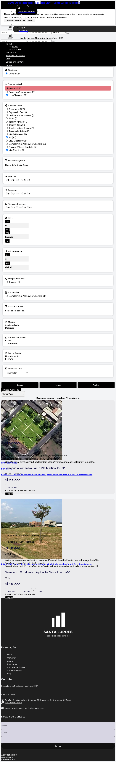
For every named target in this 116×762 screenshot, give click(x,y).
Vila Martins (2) (17, 150)
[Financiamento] (14, 356)
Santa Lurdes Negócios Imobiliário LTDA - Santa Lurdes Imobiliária (44, 2)
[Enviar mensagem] (68, 33)
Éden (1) (13, 118)
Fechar (96, 385)
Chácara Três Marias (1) (21, 115)
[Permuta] (14, 359)
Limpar (58, 385)
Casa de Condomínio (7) (22, 92)
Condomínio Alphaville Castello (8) (27, 143)
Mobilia (11, 322)
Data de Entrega (15, 306)
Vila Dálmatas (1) (18, 134)
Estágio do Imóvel (16, 278)
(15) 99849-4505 (13, 702)
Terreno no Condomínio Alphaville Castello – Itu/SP (37, 572)
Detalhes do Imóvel (17, 337)
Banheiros (13, 190)
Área (10, 218)
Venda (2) (14, 73)
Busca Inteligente (16, 160)
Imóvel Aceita (14, 353)
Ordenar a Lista (15, 368)
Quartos (12, 176)
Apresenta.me (9, 754)
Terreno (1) (15, 282)
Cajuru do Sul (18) (18, 112)
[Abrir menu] (1, 39)
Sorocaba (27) (17, 109)
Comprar (9, 494)
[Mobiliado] (12, 328)
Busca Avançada (11, 390)
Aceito (31, 20)
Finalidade (13, 70)
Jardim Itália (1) (17, 124)
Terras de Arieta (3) (19, 131)
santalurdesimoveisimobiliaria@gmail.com (25, 708)
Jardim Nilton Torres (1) (21, 128)
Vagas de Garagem (17, 204)
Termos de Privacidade (15, 20)
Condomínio (13, 292)
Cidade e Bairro (15, 105)
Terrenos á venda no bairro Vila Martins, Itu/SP (35, 468)
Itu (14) (12, 137)
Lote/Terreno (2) (18, 95)
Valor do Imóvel (15, 251)
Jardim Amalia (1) (18, 121)
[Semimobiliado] (12, 325)
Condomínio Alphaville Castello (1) (27, 295)
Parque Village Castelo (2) (23, 147)
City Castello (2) (18, 140)
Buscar (20, 385)
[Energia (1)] (16, 343)
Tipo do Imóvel (15, 84)
